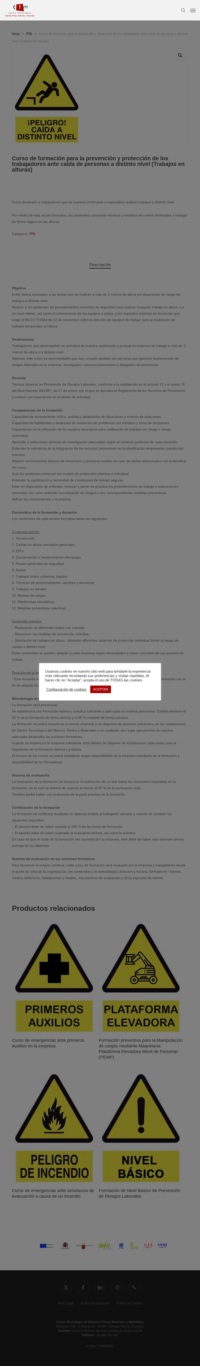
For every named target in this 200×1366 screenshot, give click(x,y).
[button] (193, 10)
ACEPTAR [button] (100, 689)
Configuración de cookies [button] (66, 689)
